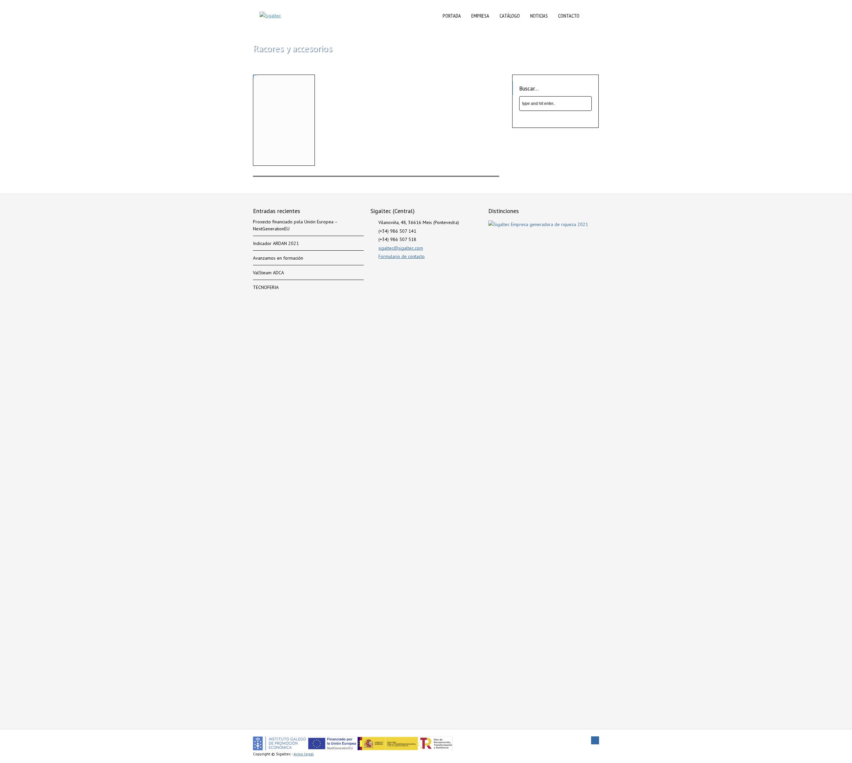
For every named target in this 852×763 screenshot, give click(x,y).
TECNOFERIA (266, 287)
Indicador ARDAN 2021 (276, 243)
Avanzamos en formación (278, 258)
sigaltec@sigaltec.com (400, 248)
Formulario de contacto (401, 256)
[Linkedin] (595, 740)
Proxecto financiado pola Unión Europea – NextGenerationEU (295, 225)
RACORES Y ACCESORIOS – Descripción (273, 149)
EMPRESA (480, 15)
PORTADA (452, 15)
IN (591, 15)
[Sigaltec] (270, 15)
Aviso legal (304, 753)
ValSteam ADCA (268, 273)
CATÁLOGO (510, 15)
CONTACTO (568, 15)
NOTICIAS (539, 15)
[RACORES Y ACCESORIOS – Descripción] (284, 105)
